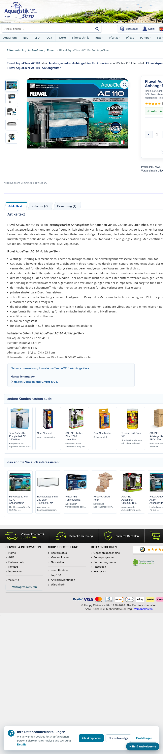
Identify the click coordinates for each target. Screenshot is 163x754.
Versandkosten (60, 557)
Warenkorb (58, 584)
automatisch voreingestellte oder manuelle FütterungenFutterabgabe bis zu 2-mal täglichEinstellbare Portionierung (75, 505)
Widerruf (13, 580)
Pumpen (145, 37)
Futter (99, 37)
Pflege (130, 37)
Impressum (15, 571)
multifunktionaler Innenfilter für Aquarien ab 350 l (76, 445)
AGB (11, 557)
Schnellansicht (20, 428)
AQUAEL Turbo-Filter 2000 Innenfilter (74, 436)
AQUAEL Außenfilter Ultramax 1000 (129, 499)
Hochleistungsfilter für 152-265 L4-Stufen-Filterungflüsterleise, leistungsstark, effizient (19, 509)
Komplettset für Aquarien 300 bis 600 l (19, 445)
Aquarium (10, 37)
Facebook (99, 566)
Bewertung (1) (66, 206)
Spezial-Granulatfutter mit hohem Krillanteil (132, 442)
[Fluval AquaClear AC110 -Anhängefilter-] (11, 85)
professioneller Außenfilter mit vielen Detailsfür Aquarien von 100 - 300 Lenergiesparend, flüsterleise (132, 509)
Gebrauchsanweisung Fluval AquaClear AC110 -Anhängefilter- (50, 368)
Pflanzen (114, 37)
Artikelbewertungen (63, 579)
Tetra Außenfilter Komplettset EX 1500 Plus (18, 436)
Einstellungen (144, 738)
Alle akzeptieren (91, 738)
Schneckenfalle (100, 437)
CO (49, 37)
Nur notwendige (118, 738)
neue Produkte (60, 570)
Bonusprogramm (103, 557)
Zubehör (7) (40, 206)
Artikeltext (15, 206)
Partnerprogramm (104, 562)
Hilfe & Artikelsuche (142, 746)
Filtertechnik (80, 37)
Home (12, 552)
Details (21, 744)
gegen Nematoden (46, 437)
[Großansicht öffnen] (124, 84)
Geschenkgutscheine (106, 552)
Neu (25, 37)
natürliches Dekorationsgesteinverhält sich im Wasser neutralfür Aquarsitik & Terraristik (102, 505)
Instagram (99, 571)
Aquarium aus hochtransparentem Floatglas (46, 509)
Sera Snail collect (102, 433)
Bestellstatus (59, 552)
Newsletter (57, 562)
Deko (62, 37)
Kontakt (13, 566)
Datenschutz (16, 562)
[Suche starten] (97, 28)
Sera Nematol (44, 433)
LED (37, 37)
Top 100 (56, 575)
